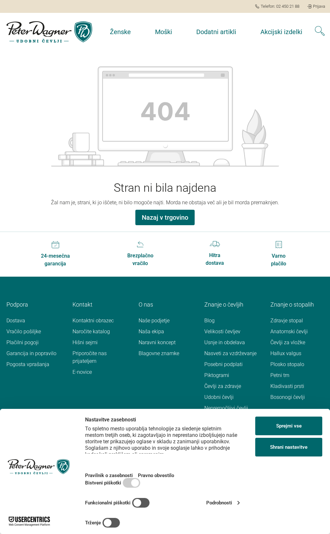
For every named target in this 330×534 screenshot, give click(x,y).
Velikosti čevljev (222, 331)
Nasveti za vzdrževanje (230, 353)
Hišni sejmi (85, 342)
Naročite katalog (91, 331)
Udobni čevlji (219, 397)
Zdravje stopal (286, 321)
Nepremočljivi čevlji (226, 408)
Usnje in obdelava (224, 342)
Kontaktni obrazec (93, 321)
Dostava (15, 321)
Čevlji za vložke (287, 342)
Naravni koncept (157, 342)
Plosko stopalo (287, 364)
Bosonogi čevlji (287, 397)
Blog (209, 321)
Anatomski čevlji (289, 331)
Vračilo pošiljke (23, 331)
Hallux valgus (285, 353)
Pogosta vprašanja (27, 364)
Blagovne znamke (159, 353)
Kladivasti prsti (287, 386)
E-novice (82, 372)
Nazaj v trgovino (165, 217)
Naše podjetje (154, 321)
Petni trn (279, 375)
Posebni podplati (223, 364)
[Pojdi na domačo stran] (49, 31)
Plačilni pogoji (22, 342)
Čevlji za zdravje (222, 386)
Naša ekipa (151, 331)
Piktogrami (216, 375)
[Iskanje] (320, 32)
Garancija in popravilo (31, 353)
